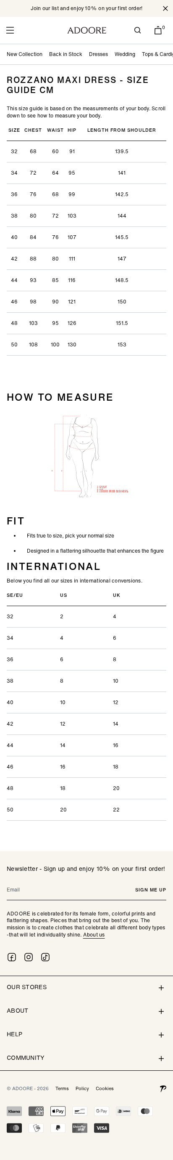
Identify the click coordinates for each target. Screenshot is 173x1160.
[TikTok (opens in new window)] (45, 957)
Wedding (125, 54)
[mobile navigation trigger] (10, 30)
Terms (62, 1088)
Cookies (105, 1088)
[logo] (86, 30)
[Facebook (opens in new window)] (12, 957)
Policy (82, 1088)
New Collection (24, 54)
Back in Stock (65, 54)
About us (94, 934)
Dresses (98, 54)
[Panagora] (163, 1088)
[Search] (138, 30)
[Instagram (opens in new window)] (29, 957)
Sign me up (150, 889)
